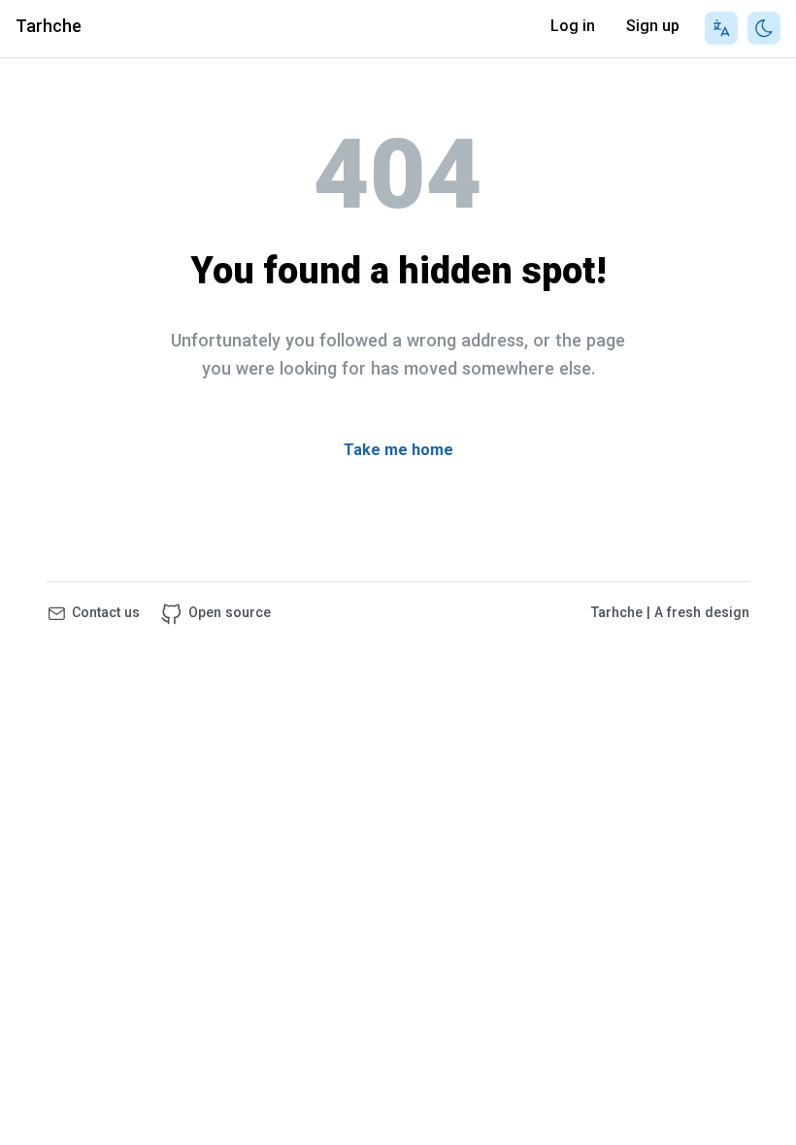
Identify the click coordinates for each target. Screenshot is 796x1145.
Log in (572, 28)
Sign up (653, 28)
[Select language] (721, 28)
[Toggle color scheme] (763, 28)
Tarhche (49, 29)
